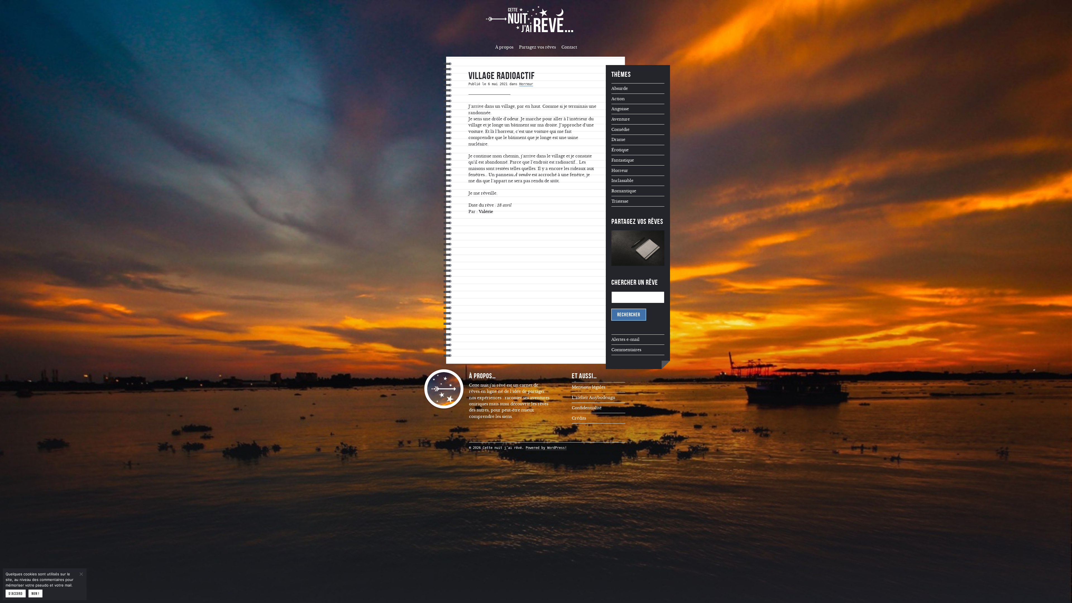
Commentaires (626, 349)
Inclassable (622, 180)
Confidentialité (587, 407)
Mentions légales (588, 387)
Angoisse (620, 108)
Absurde (619, 88)
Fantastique (622, 160)
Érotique (620, 149)
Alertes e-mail (625, 339)
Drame (618, 139)
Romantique (623, 190)
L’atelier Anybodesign (593, 397)
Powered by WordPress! (546, 448)
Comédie (620, 129)
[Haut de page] (1059, 587)
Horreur (526, 84)
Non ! (35, 593)
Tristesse (619, 201)
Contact (569, 47)
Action (618, 98)
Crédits (579, 418)
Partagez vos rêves (537, 47)
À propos (504, 47)
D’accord (16, 593)
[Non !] (81, 574)
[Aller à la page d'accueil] (536, 19)
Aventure (620, 119)
